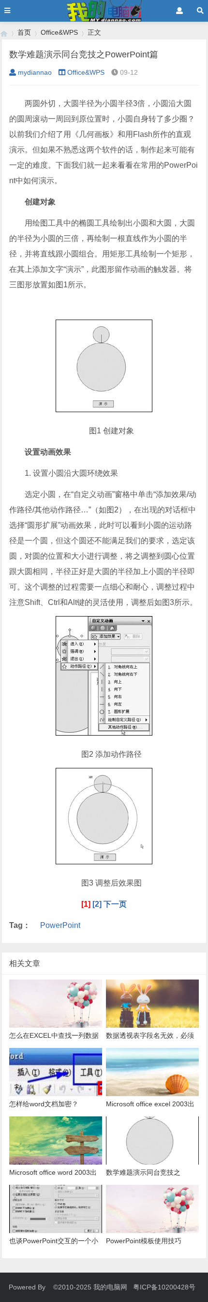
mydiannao (35, 72)
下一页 (115, 904)
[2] (97, 904)
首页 (24, 32)
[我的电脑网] (4, 33)
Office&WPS (59, 32)
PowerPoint (60, 925)
